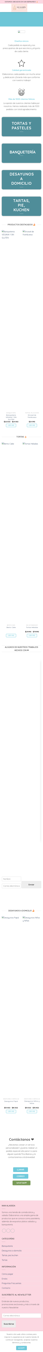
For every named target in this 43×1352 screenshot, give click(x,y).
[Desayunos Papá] (11, 1006)
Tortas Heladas (32, 627)
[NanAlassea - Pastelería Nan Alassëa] (19, 8)
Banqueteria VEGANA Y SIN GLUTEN (11, 417)
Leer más (11, 425)
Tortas (4, 1260)
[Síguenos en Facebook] (4, 1231)
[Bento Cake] (11, 532)
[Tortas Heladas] (32, 532)
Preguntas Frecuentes (11, 1283)
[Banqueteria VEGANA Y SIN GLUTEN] (11, 320)
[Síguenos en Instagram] (8, 1231)
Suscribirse (9, 1324)
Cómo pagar (7, 1274)
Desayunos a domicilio (12, 1250)
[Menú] (3, 8)
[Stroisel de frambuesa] (32, 320)
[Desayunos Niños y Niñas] (32, 1006)
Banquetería (7, 1246)
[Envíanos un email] (13, 1231)
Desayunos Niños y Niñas (32, 1102)
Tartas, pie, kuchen (10, 1255)
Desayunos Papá (11, 1101)
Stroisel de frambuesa (32, 416)
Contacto (6, 1288)
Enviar (31, 884)
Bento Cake (11, 627)
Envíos (4, 1278)
